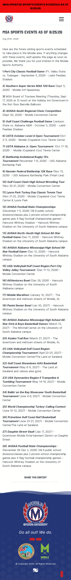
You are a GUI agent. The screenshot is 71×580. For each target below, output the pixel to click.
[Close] (63, 2)
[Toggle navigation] (61, 19)
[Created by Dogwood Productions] (35, 570)
